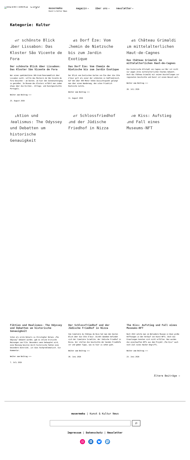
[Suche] (136, 423)
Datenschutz (94, 432)
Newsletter (115, 432)
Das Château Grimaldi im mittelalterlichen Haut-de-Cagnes (151, 62)
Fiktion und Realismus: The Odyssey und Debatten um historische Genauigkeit (36, 328)
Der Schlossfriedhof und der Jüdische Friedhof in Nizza (89, 327)
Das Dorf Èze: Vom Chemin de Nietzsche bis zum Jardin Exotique (93, 68)
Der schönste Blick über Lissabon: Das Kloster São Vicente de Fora (35, 68)
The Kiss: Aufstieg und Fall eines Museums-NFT (152, 327)
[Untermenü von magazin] (88, 8)
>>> (20, 95)
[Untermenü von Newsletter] (133, 8)
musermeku (55, 8)
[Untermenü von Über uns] (109, 8)
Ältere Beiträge (167, 375)
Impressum (74, 432)
